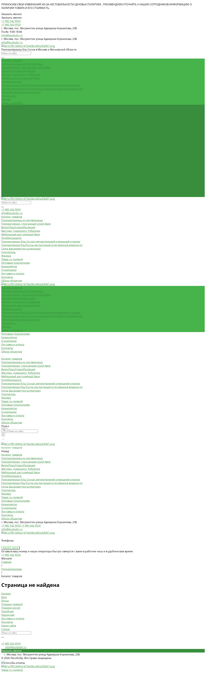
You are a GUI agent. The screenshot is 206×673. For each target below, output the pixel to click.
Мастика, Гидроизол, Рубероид (20, 74)
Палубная (7, 611)
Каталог (6, 593)
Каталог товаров (11, 131)
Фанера (6, 99)
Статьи (5, 629)
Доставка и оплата (12, 188)
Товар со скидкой (12, 103)
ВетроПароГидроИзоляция (18, 71)
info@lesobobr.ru (12, 35)
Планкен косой (10, 608)
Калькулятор (9, 181)
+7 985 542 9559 (11, 209)
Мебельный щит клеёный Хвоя (20, 78)
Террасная (7, 615)
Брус (4, 597)
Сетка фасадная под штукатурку (21, 92)
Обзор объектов (11, 195)
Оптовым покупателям (15, 177)
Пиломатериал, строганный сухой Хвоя (26, 67)
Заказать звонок (10, 548)
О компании (9, 184)
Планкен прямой (12, 604)
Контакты (7, 191)
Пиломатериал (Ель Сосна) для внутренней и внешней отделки (40, 85)
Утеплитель (8, 96)
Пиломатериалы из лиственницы (22, 64)
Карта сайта (8, 625)
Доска (5, 600)
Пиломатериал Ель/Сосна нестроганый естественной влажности (41, 89)
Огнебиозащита (11, 81)
